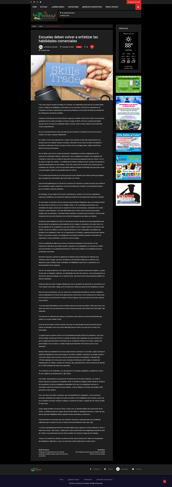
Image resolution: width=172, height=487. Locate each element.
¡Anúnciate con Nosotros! (92, 7)
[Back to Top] (164, 481)
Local (40, 26)
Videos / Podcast (112, 7)
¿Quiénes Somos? (58, 7)
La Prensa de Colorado (50, 47)
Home (35, 7)
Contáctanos (73, 7)
